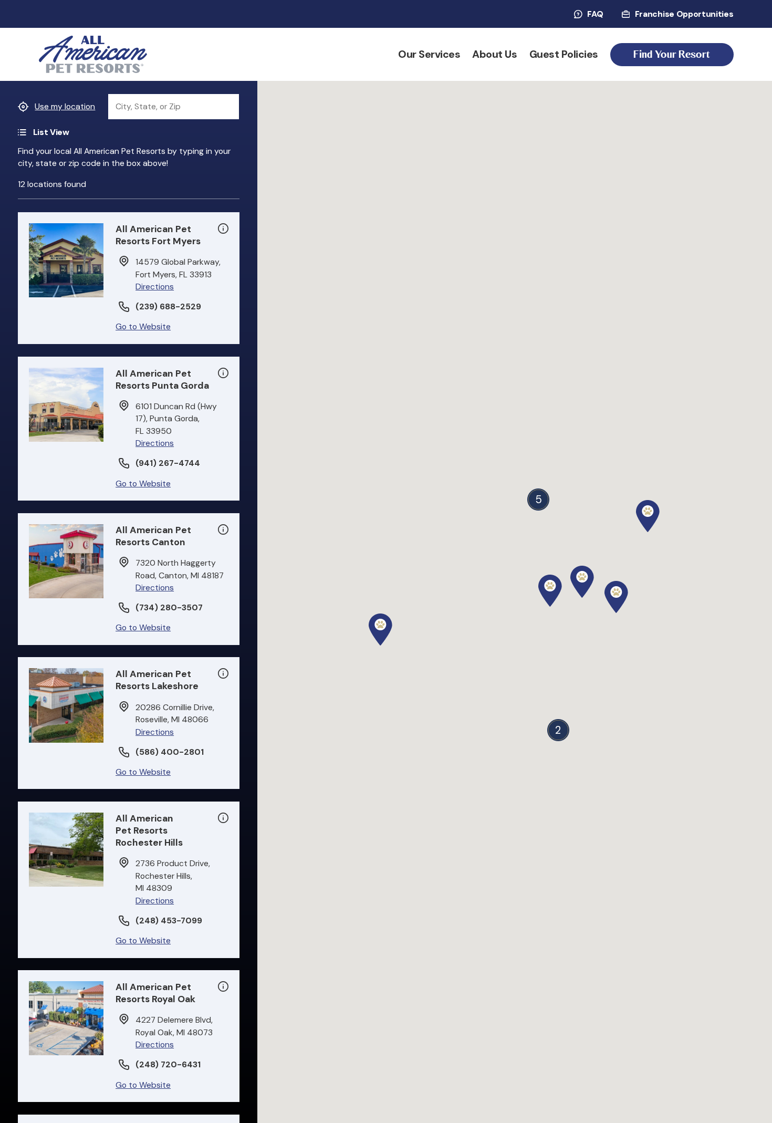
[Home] (93, 54)
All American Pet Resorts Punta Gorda (162, 379)
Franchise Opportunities (684, 14)
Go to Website (143, 326)
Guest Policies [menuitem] (563, 54)
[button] (648, 516)
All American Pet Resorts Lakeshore (157, 680)
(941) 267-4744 (167, 463)
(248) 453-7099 (168, 921)
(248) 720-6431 (168, 1064)
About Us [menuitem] (494, 54)
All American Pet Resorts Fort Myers (158, 235)
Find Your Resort (671, 54)
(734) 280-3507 (169, 608)
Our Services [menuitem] (429, 54)
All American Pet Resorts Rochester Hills (149, 830)
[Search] (227, 106)
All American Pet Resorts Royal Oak (155, 993)
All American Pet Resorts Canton (153, 536)
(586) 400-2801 (169, 752)
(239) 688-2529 (168, 307)
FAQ (595, 14)
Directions (154, 286)
